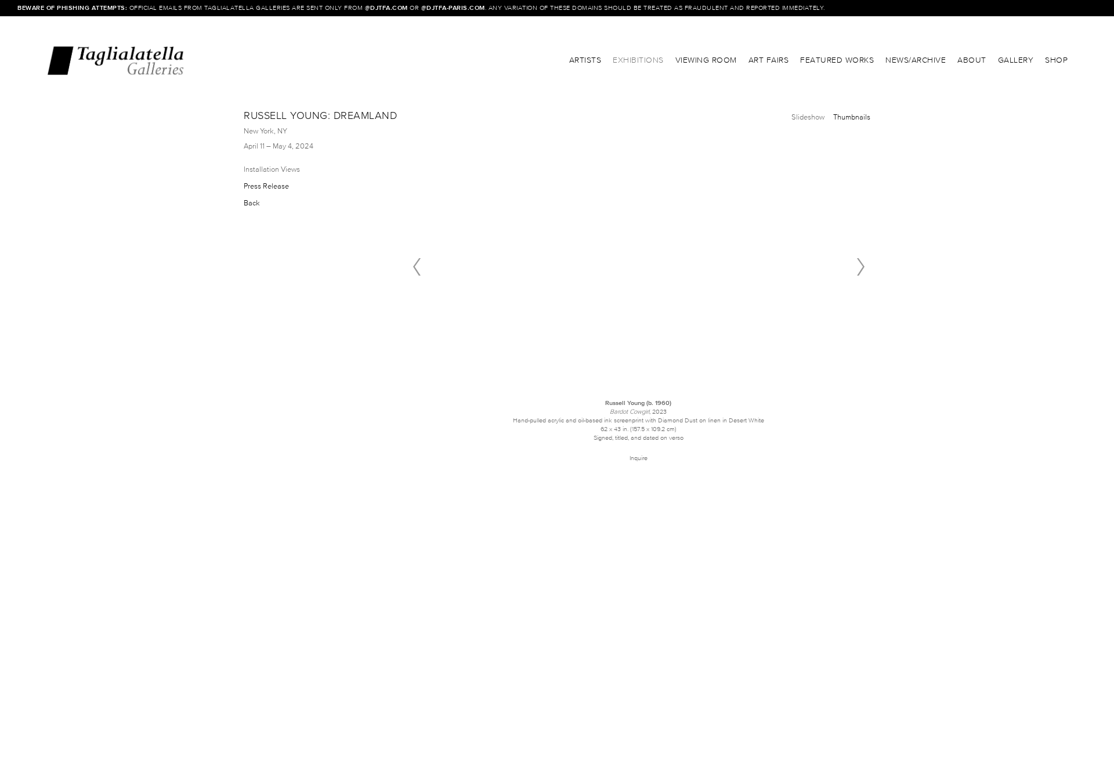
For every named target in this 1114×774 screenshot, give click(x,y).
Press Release (266, 186)
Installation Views (272, 169)
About (971, 60)
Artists (585, 60)
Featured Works (837, 60)
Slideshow (807, 117)
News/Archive (915, 60)
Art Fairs (768, 60)
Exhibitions (638, 60)
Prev (417, 267)
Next (860, 267)
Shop (1056, 60)
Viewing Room (706, 60)
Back (252, 202)
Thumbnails (851, 117)
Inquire (639, 457)
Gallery (1016, 60)
